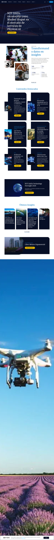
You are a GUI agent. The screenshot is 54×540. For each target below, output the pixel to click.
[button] (48, 1)
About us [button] (28, 1)
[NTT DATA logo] (3, 2)
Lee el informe (11, 32)
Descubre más (33, 82)
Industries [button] (9, 1)
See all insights (27, 231)
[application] (27, 538)
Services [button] (15, 1)
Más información (29, 247)
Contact (51, 1)
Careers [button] (33, 1)
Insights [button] (23, 1)
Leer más (17, 115)
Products (19, 1)
